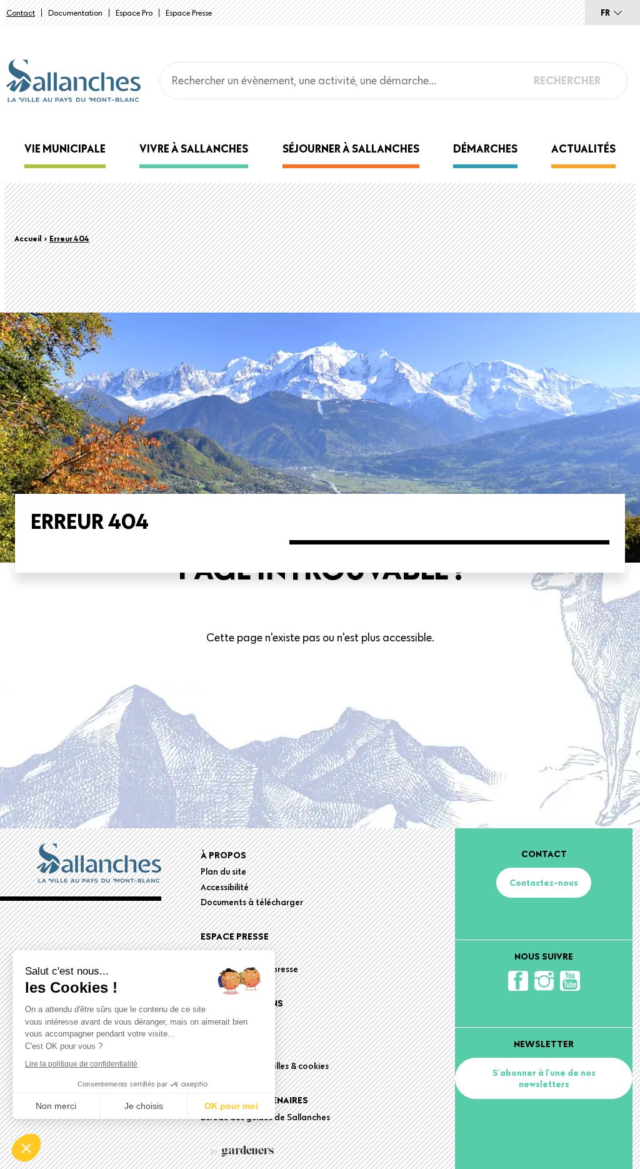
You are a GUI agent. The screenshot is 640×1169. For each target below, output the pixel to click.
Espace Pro (134, 13)
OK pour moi (231, 1106)
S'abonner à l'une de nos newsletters (544, 1078)
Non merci (56, 1106)
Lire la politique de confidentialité (81, 1064)
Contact (20, 13)
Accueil (28, 238)
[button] (26, 1148)
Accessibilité (225, 887)
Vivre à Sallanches (193, 148)
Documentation (75, 13)
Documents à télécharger (252, 902)
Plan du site (223, 871)
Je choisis (143, 1106)
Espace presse (189, 13)
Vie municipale (65, 148)
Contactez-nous (543, 882)
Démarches (485, 148)
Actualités (583, 148)
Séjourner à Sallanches (350, 148)
